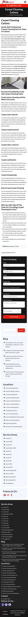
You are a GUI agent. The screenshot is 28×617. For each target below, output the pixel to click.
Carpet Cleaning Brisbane (12, 397)
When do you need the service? (11, 287)
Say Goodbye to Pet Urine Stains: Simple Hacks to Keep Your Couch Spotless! (14, 344)
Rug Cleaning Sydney (11, 423)
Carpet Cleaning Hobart (11, 388)
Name (4, 262)
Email (4, 269)
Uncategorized (9, 483)
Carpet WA (8, 460)
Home (7, 15)
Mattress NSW (9, 473)
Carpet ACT (8, 438)
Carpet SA (8, 451)
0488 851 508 (15, 5)
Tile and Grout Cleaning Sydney (13, 426)
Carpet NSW (8, 441)
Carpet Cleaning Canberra (12, 391)
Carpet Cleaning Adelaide (12, 404)
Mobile (5, 275)
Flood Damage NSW (10, 470)
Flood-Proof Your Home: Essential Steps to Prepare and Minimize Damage (14, 374)
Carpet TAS (8, 454)
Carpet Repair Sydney (11, 410)
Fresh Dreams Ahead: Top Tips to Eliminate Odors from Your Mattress (14, 358)
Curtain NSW (9, 467)
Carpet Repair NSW (10, 448)
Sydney (5, 611)
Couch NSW (8, 464)
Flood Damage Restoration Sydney (14, 417)
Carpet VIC (8, 457)
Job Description (7, 300)
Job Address (6, 294)
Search (5, 327)
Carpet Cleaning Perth (11, 394)
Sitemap (5, 614)
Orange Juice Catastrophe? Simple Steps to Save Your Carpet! (13, 548)
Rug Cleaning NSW (10, 477)
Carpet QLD (8, 444)
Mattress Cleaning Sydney (12, 420)
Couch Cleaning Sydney (11, 413)
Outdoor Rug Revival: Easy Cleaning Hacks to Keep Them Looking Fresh (13, 366)
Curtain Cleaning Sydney (12, 407)
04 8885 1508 (6, 599)
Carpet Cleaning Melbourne (12, 401)
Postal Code (6, 281)
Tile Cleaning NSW (10, 480)
